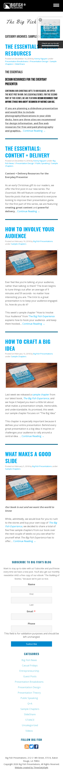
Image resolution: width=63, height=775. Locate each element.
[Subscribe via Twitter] (31, 746)
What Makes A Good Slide (28, 457)
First (31, 594)
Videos (29, 730)
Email (31, 611)
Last (31, 604)
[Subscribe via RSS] (26, 746)
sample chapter (40, 394)
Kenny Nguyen (40, 58)
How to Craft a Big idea (27, 345)
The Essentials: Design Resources (31, 49)
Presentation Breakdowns (16, 61)
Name (31, 584)
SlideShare (20, 64)
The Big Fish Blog (27, 21)
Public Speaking (42, 163)
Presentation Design (39, 61)
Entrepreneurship (29, 670)
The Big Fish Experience (41, 316)
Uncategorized (30, 725)
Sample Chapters (18, 244)
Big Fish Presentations (15, 6)
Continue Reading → (34, 130)
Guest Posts (29, 676)
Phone (31, 623)
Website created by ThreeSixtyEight (31, 767)
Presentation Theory (29, 692)
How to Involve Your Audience (29, 232)
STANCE (29, 719)
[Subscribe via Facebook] (36, 746)
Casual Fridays (30, 665)
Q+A (30, 703)
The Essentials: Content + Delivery (27, 151)
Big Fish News (29, 660)
